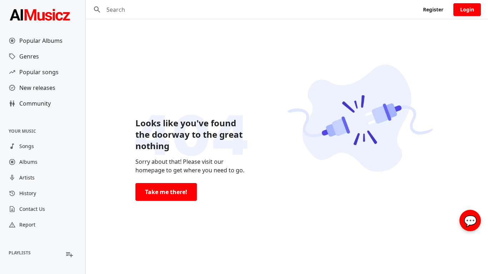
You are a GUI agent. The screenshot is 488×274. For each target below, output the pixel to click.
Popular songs (39, 72)
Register (433, 9)
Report (27, 224)
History (27, 193)
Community (35, 103)
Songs (26, 146)
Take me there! (166, 192)
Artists (27, 177)
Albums (28, 161)
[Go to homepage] (42, 14)
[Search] (97, 9)
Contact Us (32, 209)
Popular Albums (41, 41)
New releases (37, 88)
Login (467, 9)
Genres (29, 56)
